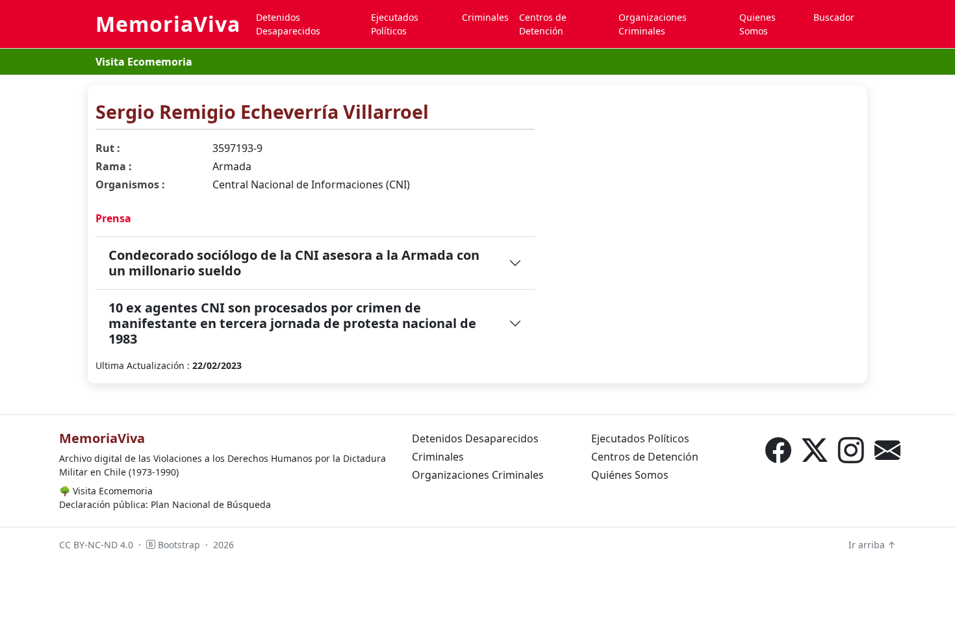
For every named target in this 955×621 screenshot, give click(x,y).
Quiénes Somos (629, 475)
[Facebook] (778, 450)
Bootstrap (177, 545)
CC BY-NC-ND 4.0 (96, 545)
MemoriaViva (168, 24)
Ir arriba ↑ (872, 545)
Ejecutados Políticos (394, 24)
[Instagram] (851, 450)
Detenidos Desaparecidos (288, 24)
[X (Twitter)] (815, 450)
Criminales (485, 17)
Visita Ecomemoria (144, 62)
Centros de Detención (543, 24)
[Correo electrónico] (887, 450)
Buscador (833, 17)
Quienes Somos (757, 24)
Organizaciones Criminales (652, 24)
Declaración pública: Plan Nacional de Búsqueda (165, 504)
